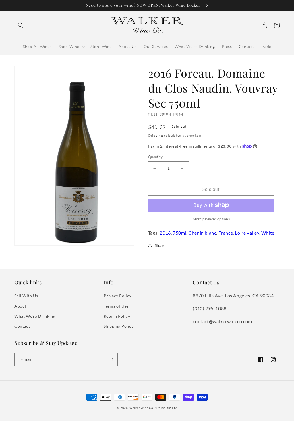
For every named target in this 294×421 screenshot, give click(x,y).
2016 (165, 232)
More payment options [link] (211, 219)
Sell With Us (26, 295)
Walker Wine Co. (141, 407)
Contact (22, 326)
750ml (179, 232)
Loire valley (247, 232)
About (20, 306)
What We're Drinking (34, 316)
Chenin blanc (202, 232)
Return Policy (117, 316)
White (267, 232)
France (225, 232)
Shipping (155, 135)
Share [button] (160, 245)
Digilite (171, 407)
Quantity (155, 157)
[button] (20, 25)
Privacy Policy (117, 295)
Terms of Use (116, 306)
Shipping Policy (119, 326)
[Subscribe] (111, 359)
